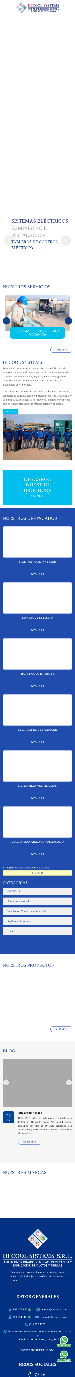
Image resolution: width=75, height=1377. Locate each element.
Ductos (11, 931)
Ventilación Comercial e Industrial (26, 911)
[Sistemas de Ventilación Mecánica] (37, 313)
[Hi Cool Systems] (37, 7)
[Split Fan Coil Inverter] (37, 542)
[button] (9, 240)
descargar (37, 496)
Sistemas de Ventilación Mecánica (37, 332)
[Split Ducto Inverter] (37, 654)
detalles (37, 574)
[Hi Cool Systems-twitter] (37, 1373)
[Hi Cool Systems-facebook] (29, 1373)
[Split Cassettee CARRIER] (37, 710)
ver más (61, 349)
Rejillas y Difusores (18, 921)
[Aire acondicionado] (37, 1083)
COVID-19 (13, 891)
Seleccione (37, 873)
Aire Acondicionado (18, 901)
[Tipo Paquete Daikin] (37, 598)
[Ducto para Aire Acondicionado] (37, 822)
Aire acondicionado (30, 1112)
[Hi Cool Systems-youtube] (44, 1373)
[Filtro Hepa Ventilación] (37, 766)
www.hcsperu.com (37, 1350)
